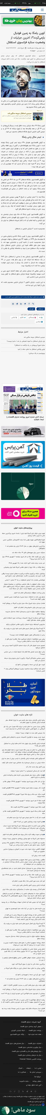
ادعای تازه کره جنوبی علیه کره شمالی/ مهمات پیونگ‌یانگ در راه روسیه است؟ (23, 903)
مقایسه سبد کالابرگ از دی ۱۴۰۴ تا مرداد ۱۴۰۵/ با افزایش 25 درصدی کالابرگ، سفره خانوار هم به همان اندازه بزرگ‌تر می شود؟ (23, 844)
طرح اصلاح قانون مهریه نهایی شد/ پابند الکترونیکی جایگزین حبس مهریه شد (24, 541)
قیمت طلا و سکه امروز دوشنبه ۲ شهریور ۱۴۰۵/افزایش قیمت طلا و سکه (24, 812)
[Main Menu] (42, 10)
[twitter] (25, 304)
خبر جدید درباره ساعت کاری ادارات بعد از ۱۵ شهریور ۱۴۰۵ (27, 563)
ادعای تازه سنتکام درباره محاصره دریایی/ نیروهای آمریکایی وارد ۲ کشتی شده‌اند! (24, 670)
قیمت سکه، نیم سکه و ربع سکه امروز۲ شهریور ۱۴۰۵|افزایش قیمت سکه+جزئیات (24, 795)
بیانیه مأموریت (24, 1081)
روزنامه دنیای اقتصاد (35, 1030)
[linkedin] (21, 304)
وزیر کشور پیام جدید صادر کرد (35, 767)
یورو (21, 3)
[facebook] (29, 304)
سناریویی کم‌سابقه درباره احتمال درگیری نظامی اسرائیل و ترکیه (25, 624)
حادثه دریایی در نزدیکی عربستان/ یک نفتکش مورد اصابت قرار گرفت (23, 763)
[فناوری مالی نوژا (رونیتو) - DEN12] (23, 692)
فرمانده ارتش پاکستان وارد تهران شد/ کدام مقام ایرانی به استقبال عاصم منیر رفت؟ (24, 744)
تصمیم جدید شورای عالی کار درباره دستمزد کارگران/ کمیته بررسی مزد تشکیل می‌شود (23, 646)
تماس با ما (38, 1068)
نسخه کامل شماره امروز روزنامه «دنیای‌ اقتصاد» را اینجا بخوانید (25, 418)
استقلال (40, 309)
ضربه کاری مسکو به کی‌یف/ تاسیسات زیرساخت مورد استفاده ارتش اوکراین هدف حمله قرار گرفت (24, 619)
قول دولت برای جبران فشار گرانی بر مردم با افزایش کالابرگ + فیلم (24, 985)
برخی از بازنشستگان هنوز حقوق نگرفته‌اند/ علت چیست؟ (27, 635)
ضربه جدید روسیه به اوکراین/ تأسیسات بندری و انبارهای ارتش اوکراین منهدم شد (23, 738)
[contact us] (15, 1091)
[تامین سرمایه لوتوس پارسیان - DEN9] (23, 486)
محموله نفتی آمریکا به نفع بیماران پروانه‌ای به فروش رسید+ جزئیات (23, 839)
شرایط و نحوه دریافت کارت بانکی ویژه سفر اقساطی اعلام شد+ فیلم (24, 834)
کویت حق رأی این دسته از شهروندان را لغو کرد (30, 665)
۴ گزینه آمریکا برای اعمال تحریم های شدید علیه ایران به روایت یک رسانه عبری (24, 629)
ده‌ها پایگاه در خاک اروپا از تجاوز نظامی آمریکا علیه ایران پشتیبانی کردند (24, 568)
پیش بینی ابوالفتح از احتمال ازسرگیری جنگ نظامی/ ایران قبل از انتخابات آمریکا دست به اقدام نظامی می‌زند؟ (25, 640)
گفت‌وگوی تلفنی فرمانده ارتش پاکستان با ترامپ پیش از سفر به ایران (23, 758)
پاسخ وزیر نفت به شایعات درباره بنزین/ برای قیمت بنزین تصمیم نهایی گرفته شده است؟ (24, 598)
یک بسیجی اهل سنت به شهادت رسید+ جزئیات (30, 733)
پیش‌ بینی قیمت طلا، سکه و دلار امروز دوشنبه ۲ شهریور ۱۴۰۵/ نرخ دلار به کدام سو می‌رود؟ (23, 558)
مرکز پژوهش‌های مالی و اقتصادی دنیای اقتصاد (26, 1051)
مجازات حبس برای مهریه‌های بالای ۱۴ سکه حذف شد (28, 553)
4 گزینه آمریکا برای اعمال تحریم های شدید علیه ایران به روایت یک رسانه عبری (24, 924)
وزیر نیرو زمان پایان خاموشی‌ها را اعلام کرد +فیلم (29, 607)
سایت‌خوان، (35, 297)
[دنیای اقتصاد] (21, 10)
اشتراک (20, 1068)
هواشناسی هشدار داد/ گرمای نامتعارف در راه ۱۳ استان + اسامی (25, 580)
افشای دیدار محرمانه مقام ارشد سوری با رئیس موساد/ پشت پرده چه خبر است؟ (23, 1009)
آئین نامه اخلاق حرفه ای (33, 1085)
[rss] (23, 1091)
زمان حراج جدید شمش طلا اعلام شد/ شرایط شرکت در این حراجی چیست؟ (24, 653)
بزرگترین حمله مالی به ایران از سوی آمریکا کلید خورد (28, 964)
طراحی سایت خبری (36, 1105)
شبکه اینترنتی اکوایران (18, 1030)
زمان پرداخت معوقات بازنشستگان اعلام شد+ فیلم (29, 593)
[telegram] (17, 304)
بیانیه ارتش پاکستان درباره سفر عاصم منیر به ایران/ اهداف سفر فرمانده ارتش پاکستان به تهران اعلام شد (25, 721)
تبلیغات (28, 1068)
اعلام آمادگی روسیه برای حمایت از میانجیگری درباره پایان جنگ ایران (24, 889)
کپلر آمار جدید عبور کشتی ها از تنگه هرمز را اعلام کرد (28, 881)
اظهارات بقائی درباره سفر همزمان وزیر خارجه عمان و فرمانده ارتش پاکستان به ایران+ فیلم (24, 776)
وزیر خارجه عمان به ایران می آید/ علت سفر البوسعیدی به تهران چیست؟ (25, 909)
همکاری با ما (22, 1072)
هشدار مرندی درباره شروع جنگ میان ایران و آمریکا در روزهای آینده (24, 603)
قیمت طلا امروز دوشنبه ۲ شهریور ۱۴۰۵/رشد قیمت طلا (28, 807)
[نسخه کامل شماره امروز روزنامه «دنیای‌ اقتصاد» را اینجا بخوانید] (23, 399)
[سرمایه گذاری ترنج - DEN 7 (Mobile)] (23, 20)
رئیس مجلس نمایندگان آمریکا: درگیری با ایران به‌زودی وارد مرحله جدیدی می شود (24, 659)
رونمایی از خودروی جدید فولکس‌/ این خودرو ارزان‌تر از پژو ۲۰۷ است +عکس (23, 994)
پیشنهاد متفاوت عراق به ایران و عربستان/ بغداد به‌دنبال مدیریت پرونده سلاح (25, 613)
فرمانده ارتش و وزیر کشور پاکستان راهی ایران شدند (28, 885)
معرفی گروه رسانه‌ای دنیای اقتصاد (30, 1026)
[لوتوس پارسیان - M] (23, 1110)
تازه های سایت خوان (23, 714)
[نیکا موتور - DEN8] (23, 431)
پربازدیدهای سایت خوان (23, 528)
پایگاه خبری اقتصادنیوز (17, 1034)
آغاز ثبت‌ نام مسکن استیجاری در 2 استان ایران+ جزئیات (28, 771)
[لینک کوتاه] (33, 304)
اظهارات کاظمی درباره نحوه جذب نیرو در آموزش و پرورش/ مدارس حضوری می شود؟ (24, 850)
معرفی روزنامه (36, 1081)
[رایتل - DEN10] (23, 513)
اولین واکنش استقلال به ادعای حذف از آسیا (31, 349)
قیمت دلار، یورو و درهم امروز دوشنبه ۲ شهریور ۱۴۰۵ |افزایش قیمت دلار (23, 789)
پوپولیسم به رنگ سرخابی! (37, 353)
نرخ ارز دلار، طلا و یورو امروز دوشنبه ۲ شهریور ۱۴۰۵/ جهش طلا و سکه (24, 782)
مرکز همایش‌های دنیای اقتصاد (14, 1043)
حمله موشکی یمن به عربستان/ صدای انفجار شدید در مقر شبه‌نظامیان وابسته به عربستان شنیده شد (23, 869)
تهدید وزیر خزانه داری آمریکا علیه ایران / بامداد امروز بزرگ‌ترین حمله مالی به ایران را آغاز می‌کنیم (23, 534)
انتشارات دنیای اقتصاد (34, 1043)
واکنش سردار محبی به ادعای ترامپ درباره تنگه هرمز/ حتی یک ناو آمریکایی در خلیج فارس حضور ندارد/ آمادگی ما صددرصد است (24, 728)
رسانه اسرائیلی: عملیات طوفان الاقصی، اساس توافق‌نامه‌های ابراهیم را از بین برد (23, 959)
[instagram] (35, 1091)
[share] (19, 1091)
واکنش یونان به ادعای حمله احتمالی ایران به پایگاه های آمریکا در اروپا (24, 969)
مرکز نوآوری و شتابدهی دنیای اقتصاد (29, 1047)
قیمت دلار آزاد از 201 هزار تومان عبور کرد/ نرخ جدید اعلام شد (26, 818)
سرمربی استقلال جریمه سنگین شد (19, 113)
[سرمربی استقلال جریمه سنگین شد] (38, 116)
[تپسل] (2, 172)
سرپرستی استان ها (35, 1072)
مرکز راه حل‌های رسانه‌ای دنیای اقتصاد (29, 1055)
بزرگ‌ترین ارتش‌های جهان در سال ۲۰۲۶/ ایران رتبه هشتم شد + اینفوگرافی (25, 547)
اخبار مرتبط (23, 332)
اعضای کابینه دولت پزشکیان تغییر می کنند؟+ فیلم (29, 822)
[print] (13, 304)
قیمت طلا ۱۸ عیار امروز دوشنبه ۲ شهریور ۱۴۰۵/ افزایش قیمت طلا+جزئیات (25, 802)
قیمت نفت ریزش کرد (38, 855)
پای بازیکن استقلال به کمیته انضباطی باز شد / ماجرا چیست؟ (26, 341)
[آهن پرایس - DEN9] (23, 454)
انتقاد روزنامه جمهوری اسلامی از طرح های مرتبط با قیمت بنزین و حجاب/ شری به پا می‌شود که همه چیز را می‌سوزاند (24, 944)
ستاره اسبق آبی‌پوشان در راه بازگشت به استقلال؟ (29, 345)
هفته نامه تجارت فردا (34, 1034)
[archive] (10, 1091)
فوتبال (31, 309)
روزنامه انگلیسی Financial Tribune (30, 1059)
